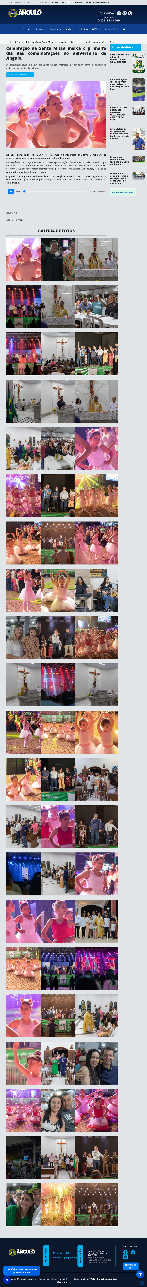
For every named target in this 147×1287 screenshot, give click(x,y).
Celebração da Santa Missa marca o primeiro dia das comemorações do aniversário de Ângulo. (72, 42)
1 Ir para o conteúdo (13, 2)
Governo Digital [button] (111, 29)
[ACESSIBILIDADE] (67, 2)
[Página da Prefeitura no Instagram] (124, 13)
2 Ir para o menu (29, 2)
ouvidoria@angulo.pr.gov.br (68, 1257)
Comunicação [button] (55, 29)
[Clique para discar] (130, 13)
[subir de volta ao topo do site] (142, 1283)
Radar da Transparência (97, 2)
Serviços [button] (84, 29)
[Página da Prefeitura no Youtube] (126, 1256)
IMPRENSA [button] (96, 29)
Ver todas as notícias (122, 192)
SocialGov (109, 13)
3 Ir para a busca (43, 2)
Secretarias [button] (40, 29)
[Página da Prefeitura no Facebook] (119, 13)
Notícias (21, 42)
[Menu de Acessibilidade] (140, 1274)
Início (11, 42)
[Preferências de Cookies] (7, 1280)
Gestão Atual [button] (70, 29)
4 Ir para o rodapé (57, 2)
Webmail (79, 2)
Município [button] (27, 29)
